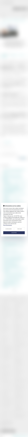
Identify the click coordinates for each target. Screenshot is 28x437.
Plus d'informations (7, 225)
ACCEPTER (14, 232)
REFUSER (19, 229)
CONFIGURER (8, 229)
